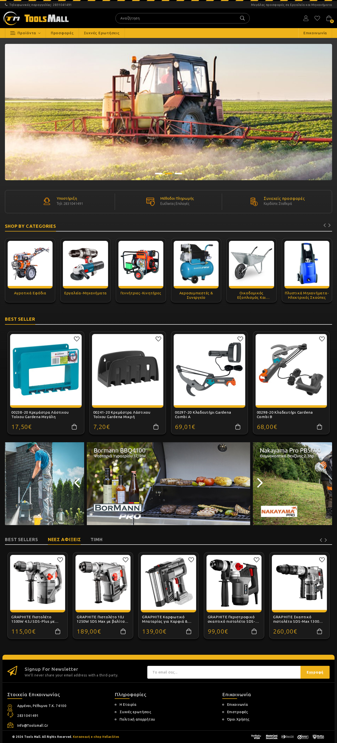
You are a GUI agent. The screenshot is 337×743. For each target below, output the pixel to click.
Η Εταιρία (128, 705)
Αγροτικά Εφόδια (30, 293)
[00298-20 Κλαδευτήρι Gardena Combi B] (291, 369)
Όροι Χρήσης (238, 719)
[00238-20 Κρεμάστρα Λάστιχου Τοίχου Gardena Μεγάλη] (45, 369)
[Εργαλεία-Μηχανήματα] (85, 263)
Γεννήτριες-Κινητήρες (140, 293)
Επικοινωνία (237, 705)
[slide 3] (168, 112)
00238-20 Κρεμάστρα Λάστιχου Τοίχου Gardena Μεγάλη (40, 414)
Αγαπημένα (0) (317, 18)
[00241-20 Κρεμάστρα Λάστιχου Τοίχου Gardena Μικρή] (127, 369)
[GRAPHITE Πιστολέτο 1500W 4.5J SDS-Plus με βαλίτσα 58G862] (37, 582)
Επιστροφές (237, 712)
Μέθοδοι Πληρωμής (177, 198)
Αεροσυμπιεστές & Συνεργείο (196, 295)
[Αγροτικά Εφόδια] (30, 263)
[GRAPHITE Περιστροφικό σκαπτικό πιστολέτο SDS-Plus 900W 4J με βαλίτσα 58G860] (234, 582)
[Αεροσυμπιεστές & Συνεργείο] (196, 263)
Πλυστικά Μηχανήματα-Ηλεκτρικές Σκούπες (307, 295)
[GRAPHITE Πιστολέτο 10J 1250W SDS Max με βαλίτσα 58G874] (103, 582)
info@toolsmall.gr (32, 725)
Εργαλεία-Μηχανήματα (85, 293)
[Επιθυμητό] (76, 339)
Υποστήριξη (67, 198)
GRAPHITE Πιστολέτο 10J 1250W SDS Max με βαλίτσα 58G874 (102, 619)
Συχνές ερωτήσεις (135, 712)
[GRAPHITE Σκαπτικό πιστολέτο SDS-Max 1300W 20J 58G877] (299, 582)
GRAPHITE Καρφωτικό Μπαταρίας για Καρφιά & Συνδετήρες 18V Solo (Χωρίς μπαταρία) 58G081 (168, 619)
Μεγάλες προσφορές (291, 4)
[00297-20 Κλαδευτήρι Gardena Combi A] (209, 369)
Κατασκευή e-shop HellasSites (96, 736)
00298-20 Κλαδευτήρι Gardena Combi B (285, 414)
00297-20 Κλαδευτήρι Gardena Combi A (203, 414)
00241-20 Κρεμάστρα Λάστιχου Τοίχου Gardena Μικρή (121, 414)
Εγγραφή (315, 672)
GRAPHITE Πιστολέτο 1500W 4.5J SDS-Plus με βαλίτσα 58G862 (33, 619)
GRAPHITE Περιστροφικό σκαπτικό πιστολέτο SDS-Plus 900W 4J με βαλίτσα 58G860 (231, 619)
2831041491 (40, 4)
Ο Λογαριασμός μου (306, 18)
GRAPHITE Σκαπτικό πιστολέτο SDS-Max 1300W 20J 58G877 (298, 619)
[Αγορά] (74, 427)
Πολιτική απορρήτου (137, 719)
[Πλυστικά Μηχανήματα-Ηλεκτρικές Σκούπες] (307, 263)
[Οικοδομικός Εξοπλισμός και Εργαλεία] (251, 263)
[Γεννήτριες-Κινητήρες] (141, 263)
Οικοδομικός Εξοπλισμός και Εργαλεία (251, 295)
